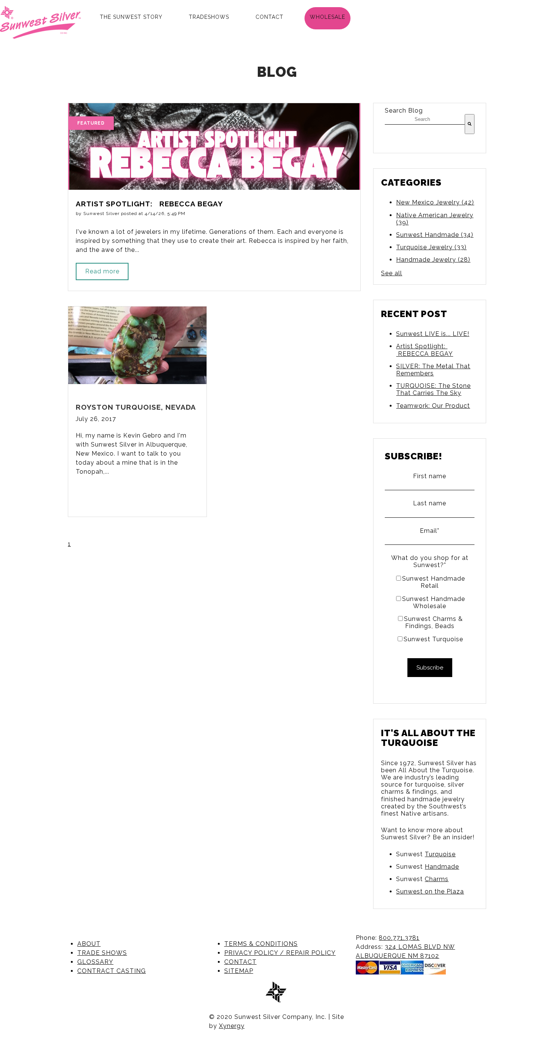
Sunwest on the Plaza (430, 891)
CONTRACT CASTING (111, 970)
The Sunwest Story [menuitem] (131, 17)
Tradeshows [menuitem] (209, 17)
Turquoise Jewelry (431, 247)
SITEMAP (238, 970)
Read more (102, 271)
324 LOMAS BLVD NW (420, 946)
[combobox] (425, 119)
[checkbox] (429, 608)
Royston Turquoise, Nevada (136, 407)
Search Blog (404, 110)
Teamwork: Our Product (433, 405)
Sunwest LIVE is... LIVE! (432, 333)
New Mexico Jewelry (435, 202)
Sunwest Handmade (434, 234)
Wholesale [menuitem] (327, 17)
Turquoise (440, 854)
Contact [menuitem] (269, 17)
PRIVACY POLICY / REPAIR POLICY (280, 952)
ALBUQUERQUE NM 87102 (397, 955)
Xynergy (232, 1025)
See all (391, 273)
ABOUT (89, 943)
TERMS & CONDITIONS (261, 943)
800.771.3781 (399, 937)
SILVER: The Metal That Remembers (433, 370)
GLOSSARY (95, 961)
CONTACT (240, 961)
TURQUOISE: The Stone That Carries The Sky (433, 389)
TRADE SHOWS (102, 952)
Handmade (442, 866)
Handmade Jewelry (433, 259)
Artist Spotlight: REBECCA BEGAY (424, 350)
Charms (436, 879)
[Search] (469, 124)
